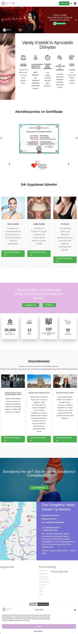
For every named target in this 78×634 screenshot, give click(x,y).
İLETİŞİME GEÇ (40, 488)
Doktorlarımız (43, 573)
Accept (39, 626)
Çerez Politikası (38, 631)
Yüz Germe (65, 224)
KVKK (41, 591)
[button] (75, 610)
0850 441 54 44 (50, 530)
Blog (40, 594)
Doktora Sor (31, 305)
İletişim (41, 588)
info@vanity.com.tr (52, 527)
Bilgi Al (50, 305)
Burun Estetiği (13, 224)
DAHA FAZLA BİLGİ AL (12, 253)
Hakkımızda (43, 570)
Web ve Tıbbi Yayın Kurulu (43, 578)
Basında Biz (43, 585)
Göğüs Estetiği (39, 224)
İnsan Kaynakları (44, 582)
